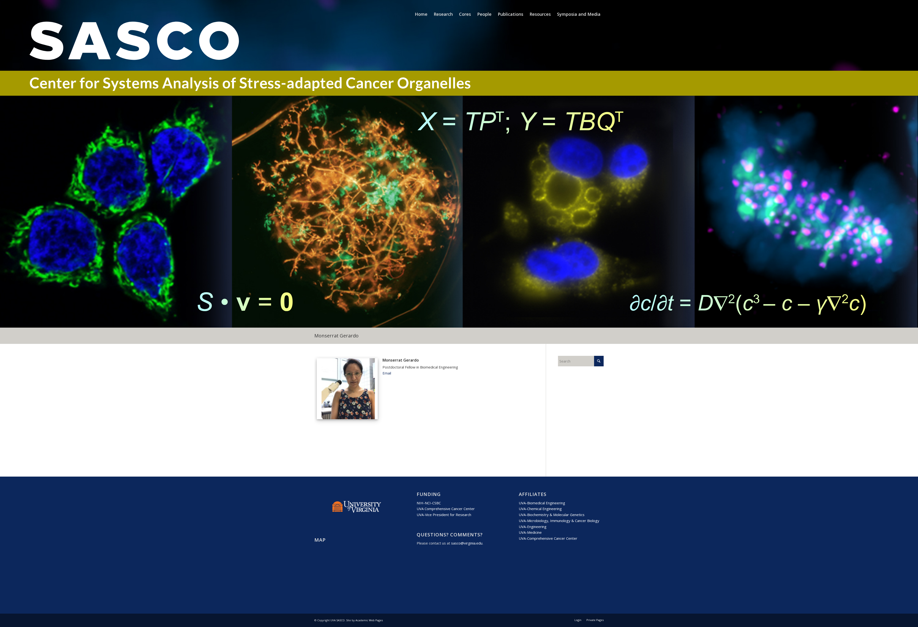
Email (386, 373)
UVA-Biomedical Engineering (542, 502)
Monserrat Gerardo (336, 335)
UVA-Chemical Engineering (540, 508)
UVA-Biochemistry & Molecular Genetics (552, 514)
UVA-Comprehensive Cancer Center (548, 538)
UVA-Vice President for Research (444, 514)
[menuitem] (421, 14)
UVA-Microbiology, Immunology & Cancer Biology (559, 520)
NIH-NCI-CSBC (429, 502)
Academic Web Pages (369, 620)
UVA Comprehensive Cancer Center (446, 508)
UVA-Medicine (530, 532)
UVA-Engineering (532, 526)
